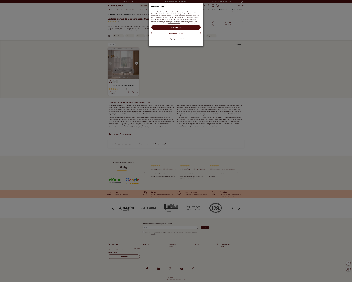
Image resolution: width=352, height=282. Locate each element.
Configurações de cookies (175, 39)
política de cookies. (174, 23)
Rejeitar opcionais (176, 33)
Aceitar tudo (176, 27)
